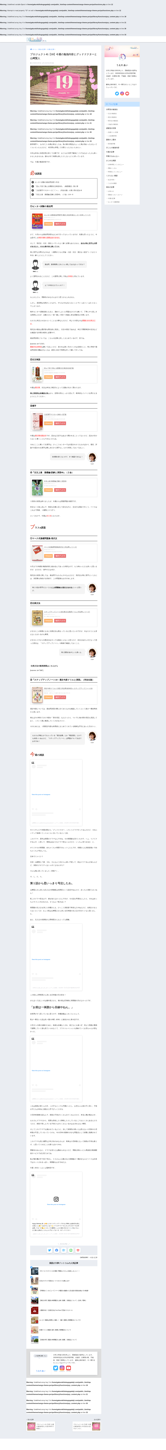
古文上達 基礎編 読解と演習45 (55, 481)
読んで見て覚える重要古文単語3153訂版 (59, 368)
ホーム (113, 39)
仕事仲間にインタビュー (116, 164)
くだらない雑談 (112, 176)
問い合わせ (135, 39)
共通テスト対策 (113, 132)
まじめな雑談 (111, 160)
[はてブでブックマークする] (63, 1250)
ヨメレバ (52, 217)
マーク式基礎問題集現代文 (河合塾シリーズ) (60, 547)
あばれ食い (111, 179)
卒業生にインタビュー (115, 172)
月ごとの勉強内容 (112, 148)
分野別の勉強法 (112, 109)
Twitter (55, 1371)
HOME (84, 1442)
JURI (34, 1234)
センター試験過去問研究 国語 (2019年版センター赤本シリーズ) (67, 215)
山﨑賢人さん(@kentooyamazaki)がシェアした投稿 (47, 823)
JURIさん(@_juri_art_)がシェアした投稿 (45, 987)
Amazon (49, 224)
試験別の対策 (111, 128)
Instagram (62, 1371)
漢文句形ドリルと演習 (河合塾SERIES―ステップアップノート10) (68, 688)
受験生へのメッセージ (115, 195)
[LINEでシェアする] (70, 1250)
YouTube (68, 1371)
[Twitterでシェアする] (49, 1250)
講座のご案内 (111, 140)
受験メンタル (112, 168)
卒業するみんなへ (112, 156)
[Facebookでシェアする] (56, 1250)
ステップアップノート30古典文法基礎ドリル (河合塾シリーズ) (67, 612)
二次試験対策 (112, 136)
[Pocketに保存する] (78, 1250)
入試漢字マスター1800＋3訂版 (55, 414)
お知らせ (111, 191)
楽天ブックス (60, 224)
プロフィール (122, 39)
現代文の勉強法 (113, 121)
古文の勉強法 (112, 113)
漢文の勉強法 (112, 117)
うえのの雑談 (112, 183)
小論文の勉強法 (113, 124)
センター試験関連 (114, 202)
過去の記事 (110, 187)
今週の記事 (93, 1257)
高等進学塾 (111, 144)
